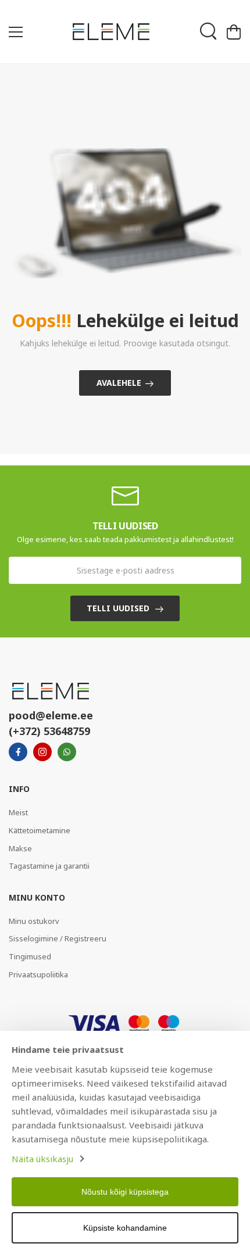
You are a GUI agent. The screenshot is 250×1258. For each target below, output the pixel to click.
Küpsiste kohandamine (125, 1227)
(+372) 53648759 (49, 731)
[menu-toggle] (16, 32)
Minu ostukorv (34, 921)
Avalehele (119, 382)
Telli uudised (118, 608)
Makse (20, 848)
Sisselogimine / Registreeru (57, 938)
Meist (18, 812)
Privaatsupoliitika (38, 974)
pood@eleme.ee (51, 715)
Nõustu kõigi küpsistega (125, 1191)
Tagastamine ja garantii (49, 866)
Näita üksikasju (42, 1158)
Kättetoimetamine (39, 830)
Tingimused (30, 956)
